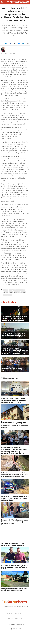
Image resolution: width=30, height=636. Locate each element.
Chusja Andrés (12, 48)
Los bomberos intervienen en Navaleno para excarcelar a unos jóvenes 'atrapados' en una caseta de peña (15, 318)
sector (11, 292)
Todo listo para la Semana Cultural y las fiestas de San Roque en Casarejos (14, 544)
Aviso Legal (10, 618)
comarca (6, 289)
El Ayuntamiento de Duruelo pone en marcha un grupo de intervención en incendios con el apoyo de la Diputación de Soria (14, 425)
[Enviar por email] (28, 43)
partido (15, 289)
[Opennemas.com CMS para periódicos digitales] (16, 626)
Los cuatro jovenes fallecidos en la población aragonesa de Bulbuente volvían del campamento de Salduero (14, 335)
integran (23, 292)
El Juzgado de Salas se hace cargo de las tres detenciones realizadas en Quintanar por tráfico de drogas (14, 522)
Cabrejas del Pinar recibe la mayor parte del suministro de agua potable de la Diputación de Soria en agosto (14, 400)
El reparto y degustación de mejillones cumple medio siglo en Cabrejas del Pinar (15, 369)
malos (10, 294)
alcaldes (6, 292)
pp (19, 289)
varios (23, 289)
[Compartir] (2, 43)
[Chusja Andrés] (3, 49)
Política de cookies (18, 613)
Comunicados (18, 618)
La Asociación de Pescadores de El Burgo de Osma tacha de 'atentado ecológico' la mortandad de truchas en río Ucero (14, 475)
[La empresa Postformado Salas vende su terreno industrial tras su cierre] (15, 579)
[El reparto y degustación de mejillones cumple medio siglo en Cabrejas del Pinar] (15, 364)
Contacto (9, 613)
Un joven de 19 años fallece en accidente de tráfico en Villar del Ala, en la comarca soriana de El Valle (14, 498)
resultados (16, 292)
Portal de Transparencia (20, 616)
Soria (11, 289)
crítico (5, 294)
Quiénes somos (8, 616)
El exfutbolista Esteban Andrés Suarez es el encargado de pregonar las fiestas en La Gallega (14, 567)
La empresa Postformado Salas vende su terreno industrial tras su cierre (14, 590)
